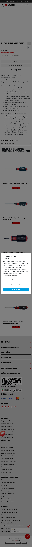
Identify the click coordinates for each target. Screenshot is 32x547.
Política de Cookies (12, 275)
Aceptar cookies (16, 289)
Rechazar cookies (16, 284)
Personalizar (16, 280)
